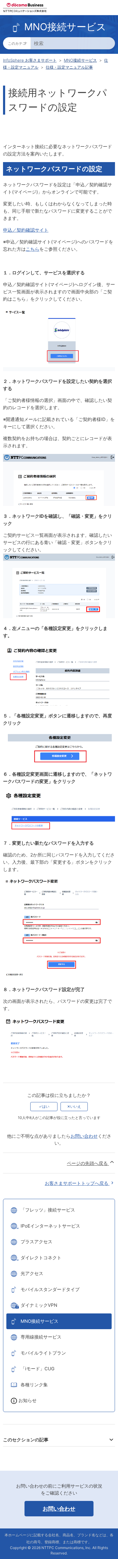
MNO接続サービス (80, 60)
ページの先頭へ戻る (88, 1163)
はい (45, 1106)
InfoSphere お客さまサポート (30, 60)
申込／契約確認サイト (25, 230)
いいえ (75, 1106)
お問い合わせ (84, 1136)
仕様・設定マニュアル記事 (69, 67)
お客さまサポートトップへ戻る (77, 1183)
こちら (32, 249)
